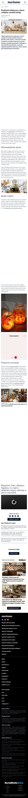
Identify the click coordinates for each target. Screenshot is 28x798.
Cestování (6, 712)
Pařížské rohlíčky (22, 729)
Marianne (20, 785)
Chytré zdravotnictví (20, 719)
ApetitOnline (6, 689)
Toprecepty (5, 704)
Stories (4, 673)
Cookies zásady (6, 651)
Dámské (20, 787)
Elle (3, 692)
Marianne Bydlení (13, 608)
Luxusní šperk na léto (8, 722)
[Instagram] (5, 619)
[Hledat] (25, 2)
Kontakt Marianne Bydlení (10, 634)
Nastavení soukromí (8, 645)
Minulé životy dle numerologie (15, 718)
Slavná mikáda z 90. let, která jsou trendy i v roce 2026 (12, 739)
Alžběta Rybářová (5, 15)
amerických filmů (14, 366)
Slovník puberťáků (11, 710)
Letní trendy (9, 713)
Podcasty (4, 679)
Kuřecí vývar (8, 729)
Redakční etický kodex (8, 640)
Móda (3, 659)
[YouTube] (8, 619)
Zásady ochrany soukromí (10, 643)
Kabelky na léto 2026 (16, 720)
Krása (3, 662)
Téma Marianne (6, 682)
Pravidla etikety (4, 710)
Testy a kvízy (18, 710)
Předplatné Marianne (8, 622)
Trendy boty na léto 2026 (6, 720)
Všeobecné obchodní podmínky (11, 648)
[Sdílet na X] (12, 516)
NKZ (7, 788)
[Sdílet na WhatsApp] (18, 516)
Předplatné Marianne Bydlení (11, 625)
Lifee (3, 701)
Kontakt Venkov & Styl (8, 637)
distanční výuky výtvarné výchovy (13, 208)
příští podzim (11, 131)
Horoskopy (5, 676)
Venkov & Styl (6, 684)
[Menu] (3, 2)
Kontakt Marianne (7, 631)
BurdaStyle (20, 788)
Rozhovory (5, 670)
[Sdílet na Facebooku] (10, 516)
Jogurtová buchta (15, 729)
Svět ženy (5, 695)
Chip (3, 698)
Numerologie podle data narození (15, 712)
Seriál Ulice (13, 719)
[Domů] (14, 2)
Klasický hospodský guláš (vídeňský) (12, 732)
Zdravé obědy (15, 713)
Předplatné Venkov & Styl (9, 628)
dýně (10, 151)
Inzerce (4, 654)
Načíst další (14, 553)
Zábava (6, 6)
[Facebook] (2, 619)
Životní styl (5, 664)
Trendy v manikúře (5, 718)
